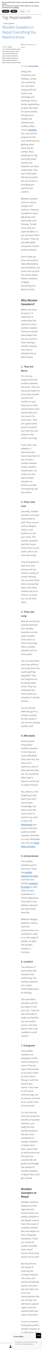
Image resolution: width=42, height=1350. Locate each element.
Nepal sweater (10, 51)
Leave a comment (9, 23)
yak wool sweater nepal (13, 62)
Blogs (10, 47)
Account (10, 1346)
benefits (33, 129)
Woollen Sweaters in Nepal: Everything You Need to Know (19, 32)
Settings (22, 11)
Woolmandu (27, 824)
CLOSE (38, 1335)
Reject (13, 11)
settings (16, 8)
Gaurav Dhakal (33, 66)
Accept (6, 11)
